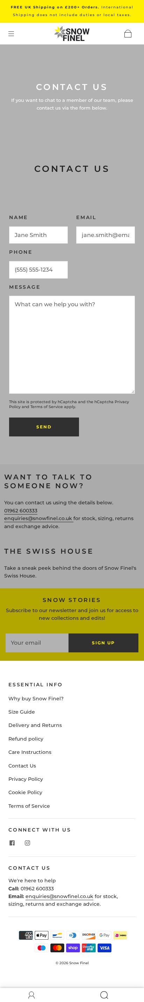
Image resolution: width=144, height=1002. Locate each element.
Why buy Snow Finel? (36, 698)
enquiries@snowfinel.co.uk (59, 896)
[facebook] (12, 843)
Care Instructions (29, 752)
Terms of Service (46, 406)
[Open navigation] (16, 33)
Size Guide (21, 712)
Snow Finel (79, 963)
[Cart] (128, 33)
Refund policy (25, 739)
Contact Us (22, 766)
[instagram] (27, 843)
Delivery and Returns (35, 725)
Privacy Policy (25, 779)
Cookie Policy (25, 792)
